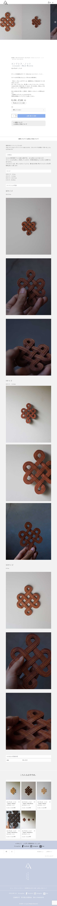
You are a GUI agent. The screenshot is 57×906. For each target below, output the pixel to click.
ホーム (11, 888)
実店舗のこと (40, 851)
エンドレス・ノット (29, 57)
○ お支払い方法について (20, 124)
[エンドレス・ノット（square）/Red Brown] (28, 820)
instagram (35, 846)
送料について (22, 139)
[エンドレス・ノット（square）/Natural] (13, 791)
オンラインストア (20, 57)
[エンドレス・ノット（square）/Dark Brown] (28, 791)
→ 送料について (17, 122)
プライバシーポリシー (19, 888)
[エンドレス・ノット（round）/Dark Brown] (13, 820)
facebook (26, 846)
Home (12, 57)
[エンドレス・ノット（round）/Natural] (44, 791)
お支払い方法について (33, 139)
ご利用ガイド (49, 851)
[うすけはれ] (5, 3)
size (12, 107)
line (43, 846)
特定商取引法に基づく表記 (30, 888)
